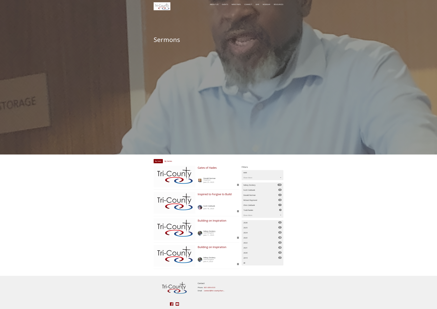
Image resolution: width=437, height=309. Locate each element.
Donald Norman (262, 195)
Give (257, 4)
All (244, 263)
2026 (262, 222)
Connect (248, 4)
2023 (262, 237)
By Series (168, 161)
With (245, 172)
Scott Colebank (262, 190)
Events (225, 4)
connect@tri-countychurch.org (214, 290)
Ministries (236, 4)
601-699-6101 (210, 287)
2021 (262, 247)
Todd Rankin (262, 210)
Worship (266, 4)
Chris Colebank (262, 205)
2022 (262, 242)
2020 (262, 252)
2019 (262, 258)
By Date (158, 161)
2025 (262, 227)
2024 (262, 232)
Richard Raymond (262, 200)
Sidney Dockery (262, 185)
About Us (214, 4)
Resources (278, 4)
